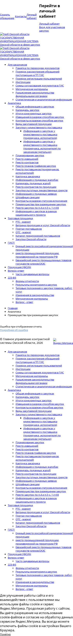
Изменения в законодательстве (35, 295)
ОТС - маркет (23, 232)
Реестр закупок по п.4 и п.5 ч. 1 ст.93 (37, 208)
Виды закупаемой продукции (34, 124)
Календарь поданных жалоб (33, 183)
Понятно (5, 634)
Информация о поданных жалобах (37, 180)
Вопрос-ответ (16, 270)
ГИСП (11, 242)
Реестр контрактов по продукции (36, 187)
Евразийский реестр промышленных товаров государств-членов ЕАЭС (43, 261)
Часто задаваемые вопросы (32, 274)
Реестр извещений (27, 159)
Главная (13, 308)
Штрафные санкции (28, 197)
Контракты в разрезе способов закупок (39, 120)
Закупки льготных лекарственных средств (41, 190)
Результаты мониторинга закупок (36, 284)
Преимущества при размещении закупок (41, 204)
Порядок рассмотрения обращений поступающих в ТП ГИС (37, 73)
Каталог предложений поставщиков (38, 235)
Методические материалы (32, 89)
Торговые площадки (20, 218)
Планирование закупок (30, 155)
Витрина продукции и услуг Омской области (43, 225)
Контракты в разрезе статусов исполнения (41, 201)
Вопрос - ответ (24, 302)
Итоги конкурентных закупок (34, 113)
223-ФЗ (12, 277)
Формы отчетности (27, 281)
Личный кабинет (49, 23)
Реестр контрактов (27, 162)
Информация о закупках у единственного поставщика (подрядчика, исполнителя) (40, 134)
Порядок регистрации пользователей (39, 78)
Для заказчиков (17, 64)
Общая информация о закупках (35, 106)
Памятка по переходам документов (37, 68)
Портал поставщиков (29, 228)
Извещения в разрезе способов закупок (40, 117)
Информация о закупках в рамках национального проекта (36, 213)
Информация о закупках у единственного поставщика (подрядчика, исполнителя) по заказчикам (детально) (42, 147)
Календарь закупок (27, 110)
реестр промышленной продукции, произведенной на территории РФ (37, 254)
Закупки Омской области (31, 239)
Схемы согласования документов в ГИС (40, 85)
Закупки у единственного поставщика (39, 127)
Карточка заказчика (28, 176)
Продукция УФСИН (19, 267)
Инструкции (23, 82)
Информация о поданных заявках (36, 194)
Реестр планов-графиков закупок (36, 166)
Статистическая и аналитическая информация (44, 99)
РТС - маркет (23, 222)
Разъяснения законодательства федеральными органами (35, 94)
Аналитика (14, 103)
